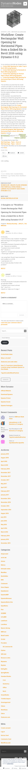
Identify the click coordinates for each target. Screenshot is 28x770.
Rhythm (3, 665)
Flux (2, 609)
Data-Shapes (5, 587)
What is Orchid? (6, 358)
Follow (5, 342)
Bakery (3, 565)
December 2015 (5, 543)
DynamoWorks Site (7, 602)
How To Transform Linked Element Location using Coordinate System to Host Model (12, 367)
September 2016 (6, 509)
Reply (3, 268)
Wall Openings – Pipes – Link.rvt (11, 144)
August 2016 (5, 513)
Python (8, 174)
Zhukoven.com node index (9, 362)
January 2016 (5, 539)
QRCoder (3, 654)
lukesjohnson (13, 422)
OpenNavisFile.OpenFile (16, 443)
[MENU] (25, 4)
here (5, 147)
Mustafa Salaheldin (19, 32)
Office (5, 687)
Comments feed (6, 739)
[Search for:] (14, 331)
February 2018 (5, 469)
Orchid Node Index (6, 354)
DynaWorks (4, 606)
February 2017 (5, 491)
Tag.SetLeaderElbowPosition (10, 373)
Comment (21, 315)
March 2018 (4, 465)
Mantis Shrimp (5, 628)
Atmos (3, 561)
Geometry (6, 684)
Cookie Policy (10, 763)
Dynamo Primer (6, 398)
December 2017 (5, 472)
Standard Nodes (18, 174)
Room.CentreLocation (9, 197)
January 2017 (5, 495)
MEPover (3, 632)
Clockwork (4, 583)
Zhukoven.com (5, 717)
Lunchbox (4, 624)
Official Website (6, 390)
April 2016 (4, 528)
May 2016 (4, 524)
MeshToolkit (5, 635)
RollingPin (4, 669)
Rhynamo (4, 661)
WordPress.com (5, 743)
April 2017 (4, 487)
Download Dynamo (7, 394)
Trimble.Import (6, 698)
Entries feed (5, 735)
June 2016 (4, 521)
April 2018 (4, 461)
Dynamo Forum (5, 402)
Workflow (22, 175)
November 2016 (6, 502)
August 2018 (5, 457)
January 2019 (5, 454)
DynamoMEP (5, 594)
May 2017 (4, 483)
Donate (5, 379)
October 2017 (5, 480)
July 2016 (3, 517)
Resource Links (5, 658)
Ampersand (4, 554)
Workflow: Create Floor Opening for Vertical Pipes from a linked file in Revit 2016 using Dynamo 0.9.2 (14, 186)
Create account (6, 728)
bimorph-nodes (5, 568)
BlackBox (4, 572)
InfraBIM (3, 617)
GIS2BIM (3, 613)
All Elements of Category (16, 423)
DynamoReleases (6, 598)
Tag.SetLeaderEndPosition (17, 437)
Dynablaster (5, 591)
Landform (4, 620)
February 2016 (5, 535)
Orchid (3, 639)
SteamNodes (5, 695)
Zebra (3, 713)
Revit (12, 174)
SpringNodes (5, 672)
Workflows (4, 175)
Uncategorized (5, 702)
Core (4, 680)
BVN (2, 580)
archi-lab (3, 557)
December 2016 (5, 498)
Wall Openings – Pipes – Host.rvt (11, 142)
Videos (3, 706)
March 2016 (4, 532)
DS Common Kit (7, 646)
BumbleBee (4, 576)
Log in (3, 731)
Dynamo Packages (6, 405)
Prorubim (4, 643)
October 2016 (5, 506)
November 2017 (6, 476)
